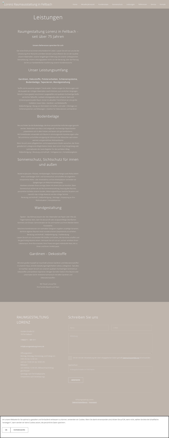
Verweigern (19, 430)
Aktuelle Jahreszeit (88, 4)
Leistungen (130, 4)
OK (6, 430)
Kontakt (163, 4)
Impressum (93, 402)
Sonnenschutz (117, 4)
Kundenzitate (103, 4)
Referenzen (142, 4)
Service (153, 4)
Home (75, 4)
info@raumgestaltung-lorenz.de (32, 346)
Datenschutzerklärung (131, 357)
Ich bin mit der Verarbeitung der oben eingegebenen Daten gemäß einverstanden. (112, 357)
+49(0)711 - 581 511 (28, 340)
